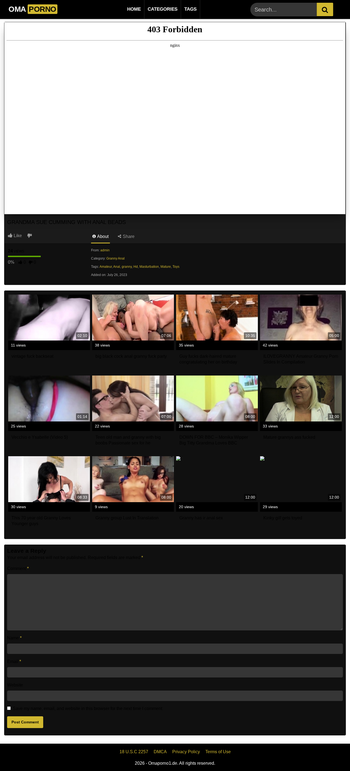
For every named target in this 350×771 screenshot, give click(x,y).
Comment (18, 568)
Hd (135, 267)
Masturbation (149, 267)
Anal (116, 267)
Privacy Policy (186, 751)
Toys (176, 267)
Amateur (106, 267)
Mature (166, 267)
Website (15, 685)
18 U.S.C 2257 (133, 751)
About (102, 236)
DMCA (160, 751)
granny (127, 267)
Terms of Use (218, 751)
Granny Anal (115, 258)
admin (105, 250)
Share (128, 236)
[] (325, 9)
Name (14, 638)
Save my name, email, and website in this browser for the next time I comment (87, 708)
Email (14, 661)
